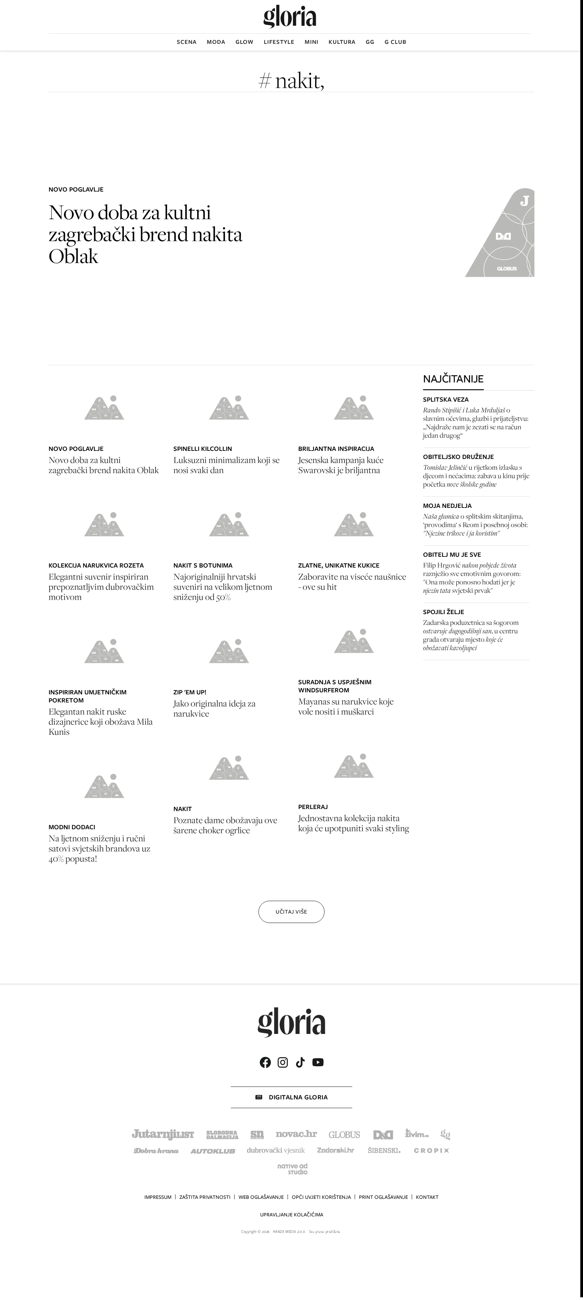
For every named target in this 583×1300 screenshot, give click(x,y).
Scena (187, 42)
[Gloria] (289, 17)
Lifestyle (279, 42)
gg (370, 42)
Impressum (157, 1197)
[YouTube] (317, 1062)
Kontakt (427, 1197)
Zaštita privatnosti (204, 1197)
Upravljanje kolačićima (291, 1214)
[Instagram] (282, 1062)
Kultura (342, 42)
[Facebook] (265, 1062)
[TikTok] (300, 1062)
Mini (311, 42)
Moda (216, 42)
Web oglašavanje (261, 1197)
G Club (396, 42)
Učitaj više (291, 912)
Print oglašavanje (383, 1197)
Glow (244, 42)
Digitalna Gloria (298, 1097)
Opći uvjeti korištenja (321, 1197)
